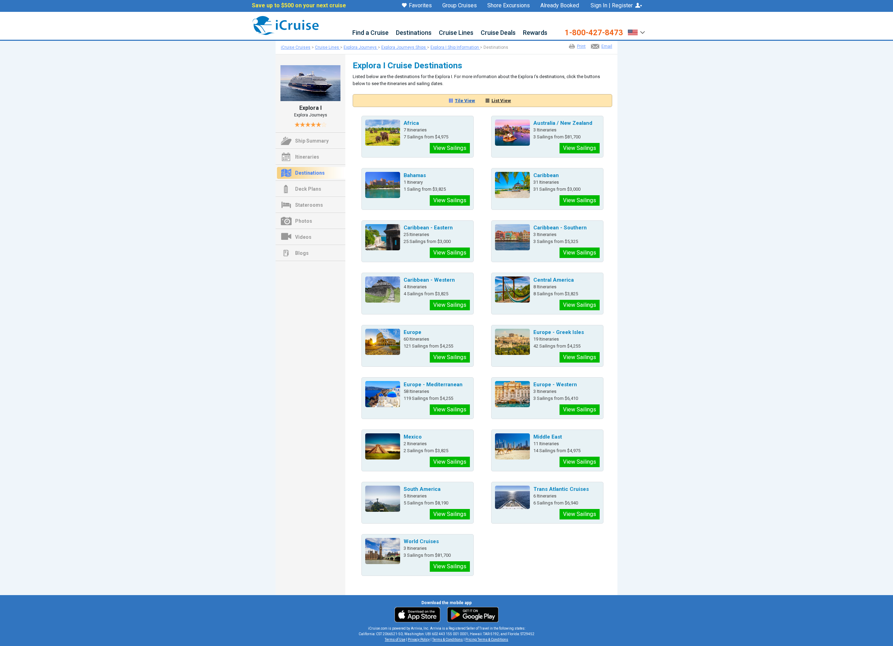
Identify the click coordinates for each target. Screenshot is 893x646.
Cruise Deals (498, 33)
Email (606, 46)
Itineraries (307, 157)
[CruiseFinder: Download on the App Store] (419, 614)
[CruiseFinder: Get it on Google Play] (471, 614)
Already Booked (559, 5)
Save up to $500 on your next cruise (299, 5)
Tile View (465, 100)
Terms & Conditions (447, 639)
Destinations (414, 33)
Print (581, 46)
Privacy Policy (419, 639)
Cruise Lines (456, 33)
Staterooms (309, 205)
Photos (303, 221)
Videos (303, 237)
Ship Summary (312, 141)
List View (501, 100)
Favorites (420, 6)
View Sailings (449, 148)
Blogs (302, 253)
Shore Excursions (508, 5)
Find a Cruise (370, 33)
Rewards (535, 33)
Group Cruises (459, 5)
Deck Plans (308, 189)
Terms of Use (395, 639)
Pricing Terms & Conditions (486, 639)
